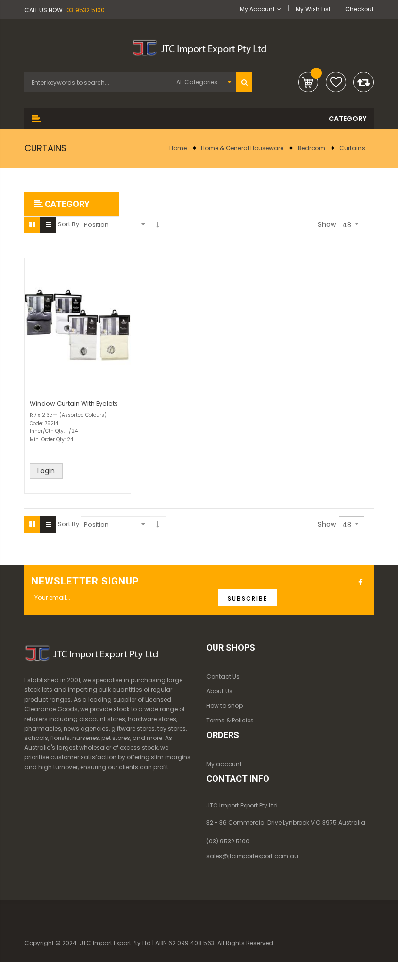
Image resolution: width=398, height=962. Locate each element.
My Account (257, 9)
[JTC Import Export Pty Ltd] (199, 46)
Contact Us (223, 676)
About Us (219, 691)
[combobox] (96, 82)
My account (224, 764)
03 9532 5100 (85, 10)
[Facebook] (361, 583)
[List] (48, 225)
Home (178, 148)
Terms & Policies (230, 720)
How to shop (224, 706)
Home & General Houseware (242, 148)
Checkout (359, 9)
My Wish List (313, 9)
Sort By (68, 224)
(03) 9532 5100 (227, 841)
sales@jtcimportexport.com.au (252, 856)
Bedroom (311, 148)
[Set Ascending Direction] (158, 224)
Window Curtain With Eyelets (74, 403)
